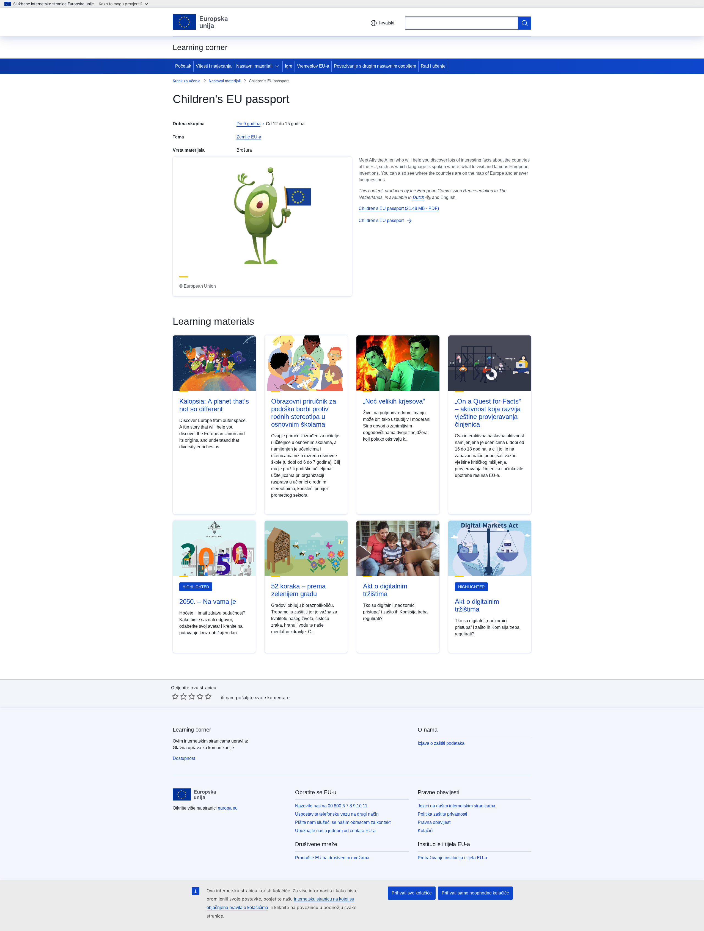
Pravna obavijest (434, 822)
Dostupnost (184, 758)
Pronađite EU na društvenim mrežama (332, 857)
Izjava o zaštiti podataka (441, 743)
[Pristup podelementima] (278, 66)
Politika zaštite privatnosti (442, 814)
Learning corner (192, 730)
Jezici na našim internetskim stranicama (456, 806)
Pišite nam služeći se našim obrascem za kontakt (343, 822)
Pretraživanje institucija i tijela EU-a (452, 857)
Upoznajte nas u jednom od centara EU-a (335, 830)
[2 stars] (179, 696)
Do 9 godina (248, 123)
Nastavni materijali (254, 66)
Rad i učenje (433, 66)
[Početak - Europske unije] (200, 22)
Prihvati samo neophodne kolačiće (475, 893)
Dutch (418, 197)
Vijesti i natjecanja (214, 66)
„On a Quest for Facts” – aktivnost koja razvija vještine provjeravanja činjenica (488, 413)
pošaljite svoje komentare (263, 697)
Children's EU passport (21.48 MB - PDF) (399, 208)
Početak (183, 66)
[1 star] (175, 696)
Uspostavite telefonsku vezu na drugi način (337, 814)
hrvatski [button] (386, 23)
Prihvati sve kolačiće (412, 893)
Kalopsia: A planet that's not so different (214, 405)
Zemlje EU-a (249, 137)
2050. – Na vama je (207, 601)
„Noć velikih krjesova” (394, 401)
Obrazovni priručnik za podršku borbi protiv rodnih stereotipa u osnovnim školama (303, 413)
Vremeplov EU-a (313, 66)
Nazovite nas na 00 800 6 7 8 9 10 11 (331, 806)
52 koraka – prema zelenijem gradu (298, 589)
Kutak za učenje (186, 81)
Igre (288, 66)
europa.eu (228, 808)
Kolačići (425, 830)
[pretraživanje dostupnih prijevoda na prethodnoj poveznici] (428, 198)
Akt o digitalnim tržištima (385, 589)
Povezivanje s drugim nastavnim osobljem (375, 66)
